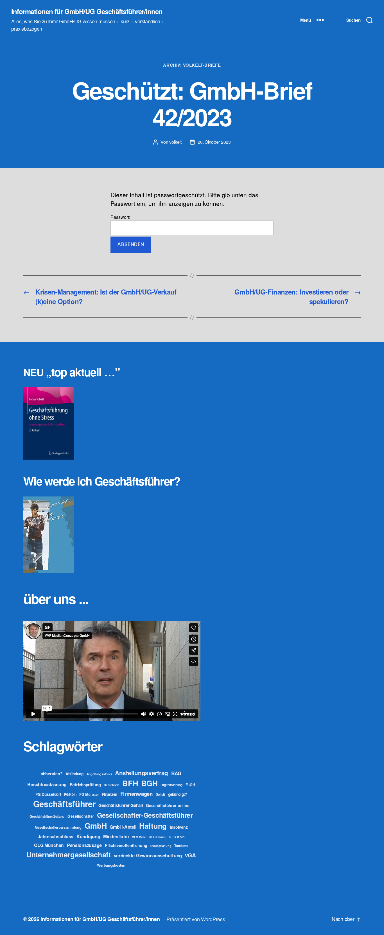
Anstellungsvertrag (141, 773)
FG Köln (70, 794)
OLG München (49, 845)
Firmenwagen (136, 793)
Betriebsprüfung (85, 784)
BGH (149, 783)
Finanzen (109, 794)
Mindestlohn (116, 836)
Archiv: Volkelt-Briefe (192, 65)
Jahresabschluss (55, 836)
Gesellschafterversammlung (58, 827)
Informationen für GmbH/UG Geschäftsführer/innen (86, 11)
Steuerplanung (160, 846)
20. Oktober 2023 (214, 142)
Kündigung (88, 836)
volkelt (175, 142)
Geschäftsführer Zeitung (47, 816)
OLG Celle (139, 837)
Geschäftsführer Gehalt (120, 805)
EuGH (190, 784)
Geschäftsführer (64, 804)
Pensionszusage (84, 845)
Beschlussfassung (47, 784)
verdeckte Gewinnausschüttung (148, 855)
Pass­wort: (120, 217)
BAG (176, 773)
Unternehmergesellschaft (68, 854)
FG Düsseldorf (48, 794)
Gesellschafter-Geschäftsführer (145, 815)
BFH (130, 782)
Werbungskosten (111, 865)
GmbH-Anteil (123, 827)
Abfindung (74, 773)
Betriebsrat (111, 785)
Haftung (153, 826)
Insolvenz (179, 827)
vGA (190, 855)
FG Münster (89, 794)
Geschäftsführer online (167, 805)
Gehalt (160, 794)
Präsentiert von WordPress (195, 919)
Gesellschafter (80, 816)
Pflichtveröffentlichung (126, 845)
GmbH (96, 825)
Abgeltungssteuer (99, 774)
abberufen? (51, 773)
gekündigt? (177, 794)
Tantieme (181, 845)
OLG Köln (177, 836)
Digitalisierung (171, 785)
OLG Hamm (157, 837)
